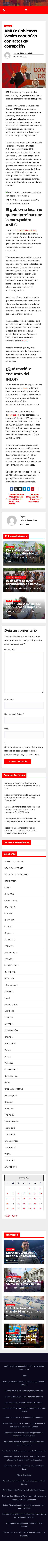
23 (35, 1203)
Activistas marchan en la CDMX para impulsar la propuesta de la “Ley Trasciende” (22, 797)
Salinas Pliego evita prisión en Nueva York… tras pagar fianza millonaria (24, 1506)
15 (29, 1198)
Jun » (14, 1216)
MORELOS (9, 1011)
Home (24, 1376)
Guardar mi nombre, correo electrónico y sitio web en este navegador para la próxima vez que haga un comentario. (23, 751)
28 (24, 1208)
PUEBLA (8, 1063)
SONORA (8, 1108)
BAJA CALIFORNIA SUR (16, 874)
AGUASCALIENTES (13, 861)
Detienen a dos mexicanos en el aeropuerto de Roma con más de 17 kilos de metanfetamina (21, 830)
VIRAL (7, 1154)
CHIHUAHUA (11, 900)
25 (7, 1208)
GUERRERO (10, 972)
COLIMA (8, 913)
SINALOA (9, 1102)
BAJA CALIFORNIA (13, 868)
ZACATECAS (10, 1167)
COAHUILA (9, 907)
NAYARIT (9, 1024)
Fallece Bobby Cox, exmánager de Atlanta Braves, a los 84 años (24, 1410)
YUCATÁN (9, 1160)
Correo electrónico (14, 714)
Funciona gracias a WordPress (16, 1366)
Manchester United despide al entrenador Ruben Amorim (24, 1451)
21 (24, 1203)
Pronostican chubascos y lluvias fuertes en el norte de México (24, 1482)
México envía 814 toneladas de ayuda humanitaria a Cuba (24, 1467)
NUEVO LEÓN (11, 1030)
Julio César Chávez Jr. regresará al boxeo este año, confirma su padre (24, 1443)
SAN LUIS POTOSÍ (13, 1089)
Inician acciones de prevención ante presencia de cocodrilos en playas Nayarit (24, 1434)
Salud (7, 1082)
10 (41, 1193)
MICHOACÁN (10, 1004)
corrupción (13, 415)
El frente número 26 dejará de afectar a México (24, 1402)
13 (18, 1198)
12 (13, 1198)
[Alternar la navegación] (26, 10)
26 (13, 1208)
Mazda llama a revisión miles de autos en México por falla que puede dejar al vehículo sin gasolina (24, 1458)
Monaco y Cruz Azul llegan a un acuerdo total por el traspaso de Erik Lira (22, 786)
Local (9, 600)
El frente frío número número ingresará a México (24, 1391)
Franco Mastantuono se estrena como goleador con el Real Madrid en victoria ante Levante (24, 1425)
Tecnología (9, 1128)
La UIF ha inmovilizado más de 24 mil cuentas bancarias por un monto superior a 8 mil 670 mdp (22, 809)
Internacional (10, 985)
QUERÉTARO (10, 1069)
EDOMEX (8, 946)
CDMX (7, 887)
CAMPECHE (10, 881)
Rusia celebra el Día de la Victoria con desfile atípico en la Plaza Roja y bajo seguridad (24, 1497)
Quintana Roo (20, 577)
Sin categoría (10, 1095)
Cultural (8, 926)
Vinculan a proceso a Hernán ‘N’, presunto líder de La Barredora (24, 1533)
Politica (8, 26)
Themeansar (24, 1370)
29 (29, 1208)
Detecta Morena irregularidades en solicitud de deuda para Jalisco (16, 499)
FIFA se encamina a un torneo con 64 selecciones (24, 1417)
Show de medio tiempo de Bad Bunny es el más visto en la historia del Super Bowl (24, 1515)
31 (41, 1208)
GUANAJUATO (11, 965)
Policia (7, 1050)
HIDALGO (9, 978)
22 (29, 1203)
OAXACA (8, 1037)
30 (35, 1208)
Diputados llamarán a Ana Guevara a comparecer (33, 498)
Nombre (9, 699)
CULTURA (9, 920)
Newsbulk (38, 1366)
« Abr (7, 1216)
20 (18, 1203)
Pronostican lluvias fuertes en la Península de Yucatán (24, 1490)
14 (24, 1198)
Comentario (10, 649)
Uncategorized (11, 1141)
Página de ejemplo (24, 1475)
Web (6, 728)
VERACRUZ (10, 1147)
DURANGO (9, 939)
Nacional (8, 1017)
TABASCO (9, 1115)
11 (7, 1198)
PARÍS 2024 (10, 1043)
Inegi (25, 388)
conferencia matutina (26, 230)
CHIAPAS (9, 894)
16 (35, 1198)
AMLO (25, 340)
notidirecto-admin (25, 53)
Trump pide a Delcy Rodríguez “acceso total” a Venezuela (24, 1524)
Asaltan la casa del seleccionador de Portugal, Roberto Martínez (24, 1383)
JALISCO (8, 991)
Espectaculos (10, 952)
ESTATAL (9, 959)
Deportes (8, 933)
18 (7, 1203)
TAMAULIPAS (11, 1121)
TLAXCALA (9, 1134)
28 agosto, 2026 (16, 1260)
